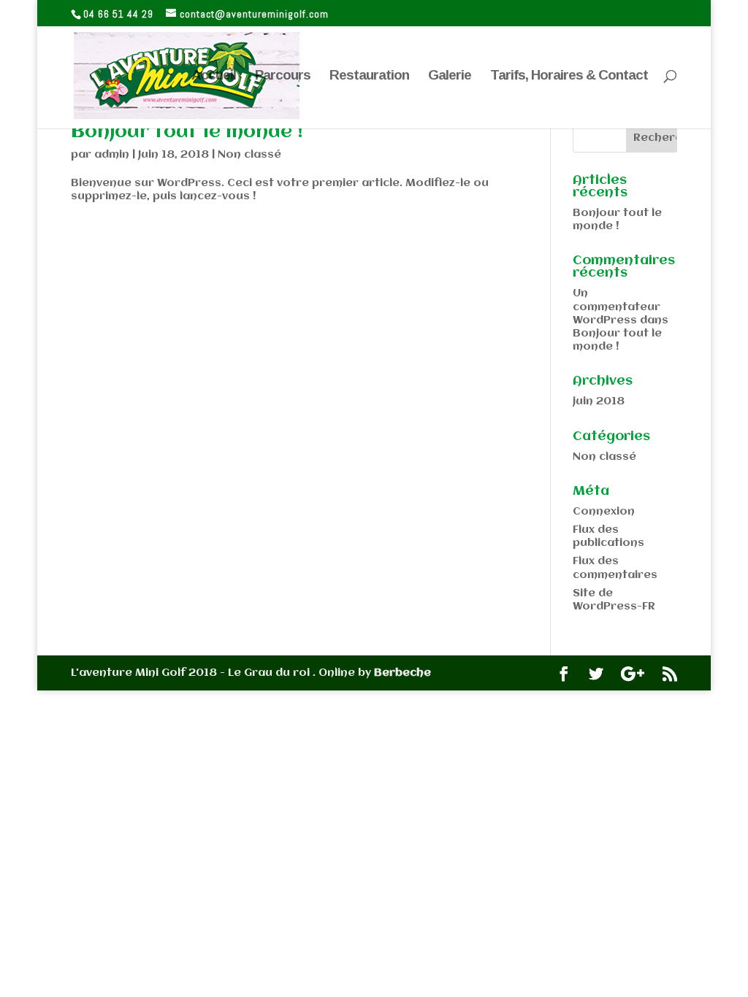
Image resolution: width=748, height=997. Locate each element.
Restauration (369, 76)
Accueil (213, 76)
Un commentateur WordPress (616, 307)
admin (111, 155)
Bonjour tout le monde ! (187, 132)
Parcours (282, 76)
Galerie (449, 76)
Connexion (604, 511)
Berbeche (402, 673)
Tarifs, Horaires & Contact (569, 76)
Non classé (249, 155)
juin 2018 (599, 401)
